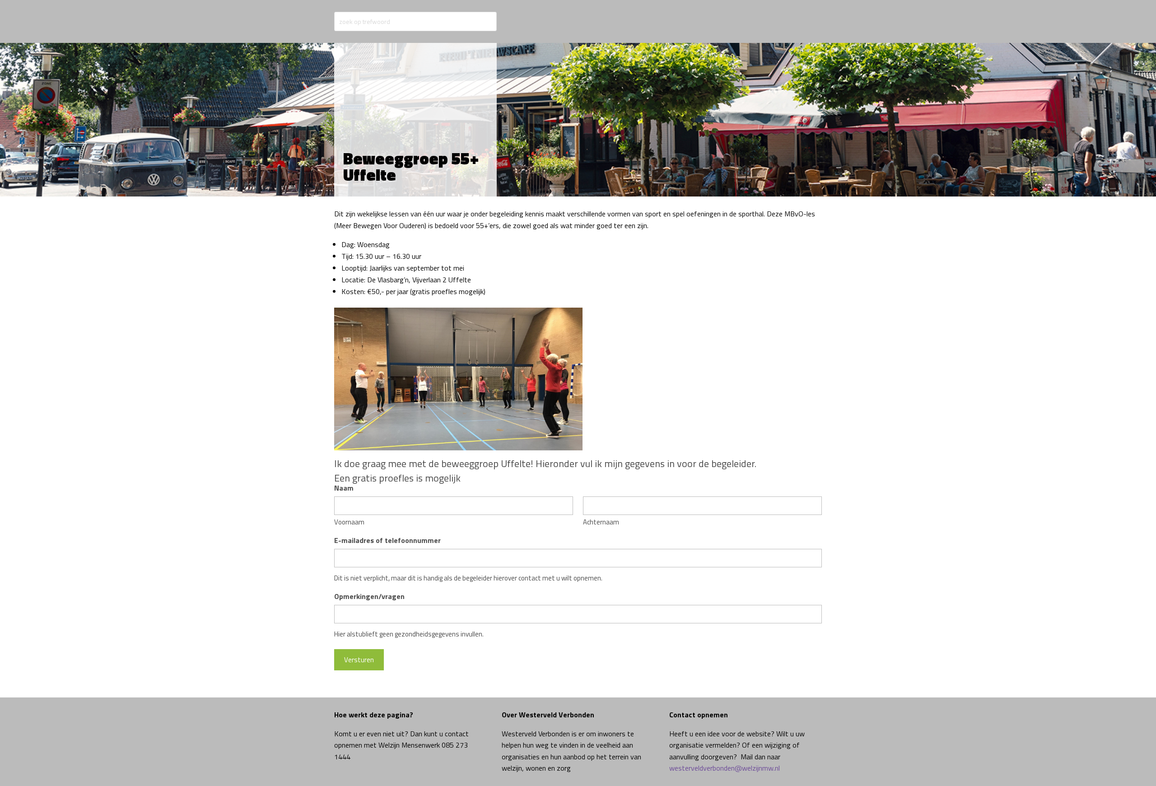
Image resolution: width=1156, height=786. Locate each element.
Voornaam (349, 522)
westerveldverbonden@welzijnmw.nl (724, 768)
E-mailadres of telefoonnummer (387, 540)
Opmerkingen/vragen (369, 596)
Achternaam (601, 522)
